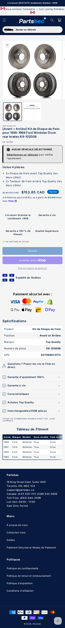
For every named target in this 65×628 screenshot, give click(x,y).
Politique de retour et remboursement (29, 575)
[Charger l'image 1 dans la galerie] (12, 112)
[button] (4, 20)
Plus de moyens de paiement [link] (32, 268)
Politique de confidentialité (22, 568)
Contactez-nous (16, 532)
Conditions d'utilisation (20, 590)
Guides (11, 539)
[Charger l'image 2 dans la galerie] (32, 112)
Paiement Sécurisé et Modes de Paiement (31, 547)
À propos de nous (17, 525)
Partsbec (37, 624)
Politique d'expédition (19, 583)
